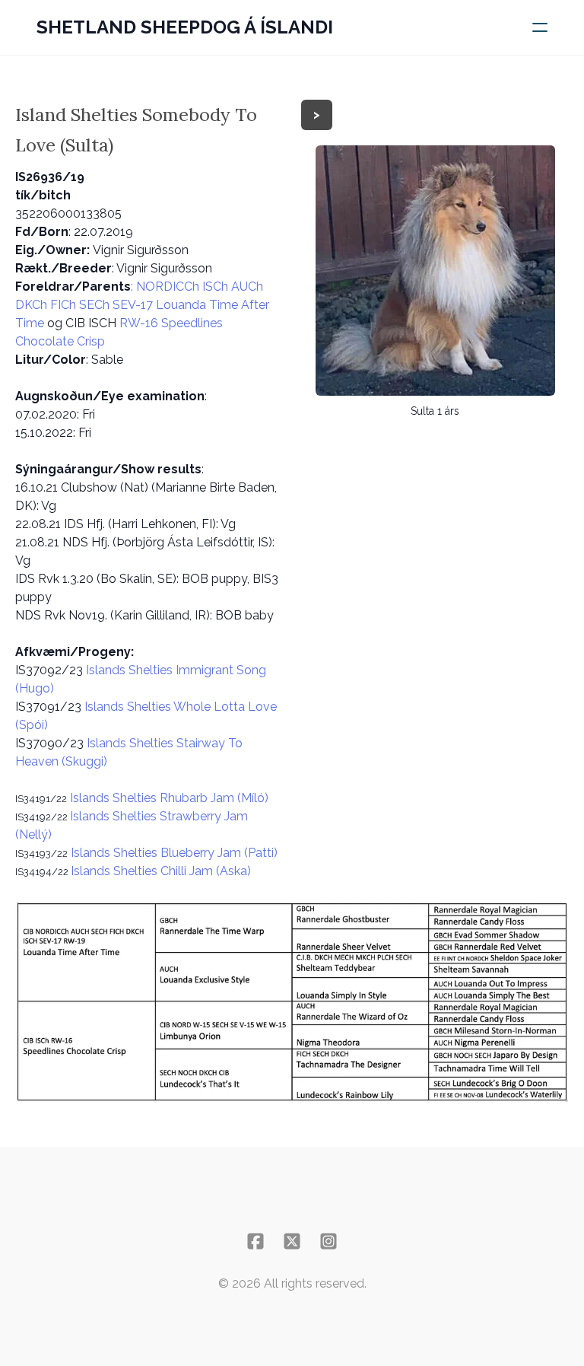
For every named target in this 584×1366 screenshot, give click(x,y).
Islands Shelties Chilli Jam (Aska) (161, 871)
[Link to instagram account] (328, 1241)
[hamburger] (540, 27)
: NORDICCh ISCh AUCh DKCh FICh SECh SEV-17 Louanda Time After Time (142, 304)
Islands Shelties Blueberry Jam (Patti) (173, 852)
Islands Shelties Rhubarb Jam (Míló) (167, 798)
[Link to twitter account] (292, 1241)
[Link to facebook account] (255, 1241)
